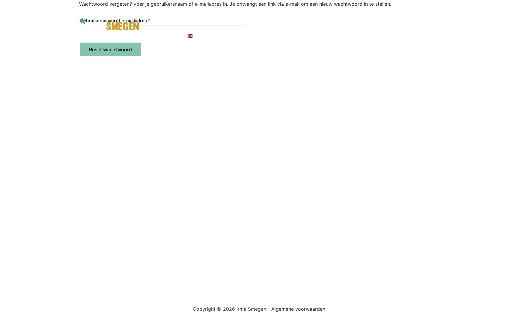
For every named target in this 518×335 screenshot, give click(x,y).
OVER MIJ (368, 11)
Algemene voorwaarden (298, 309)
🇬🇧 (190, 35)
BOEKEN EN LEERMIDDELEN (212, 11)
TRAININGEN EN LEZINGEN (287, 11)
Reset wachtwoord (110, 49)
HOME (162, 11)
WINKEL (337, 11)
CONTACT (166, 35)
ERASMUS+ (402, 11)
